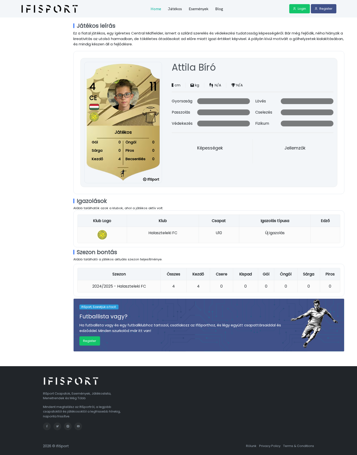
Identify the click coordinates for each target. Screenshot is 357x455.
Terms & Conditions (298, 446)
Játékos (175, 8)
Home (156, 8)
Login (301, 8)
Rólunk (251, 446)
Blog (219, 8)
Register (325, 8)
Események (198, 8)
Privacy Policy (269, 446)
